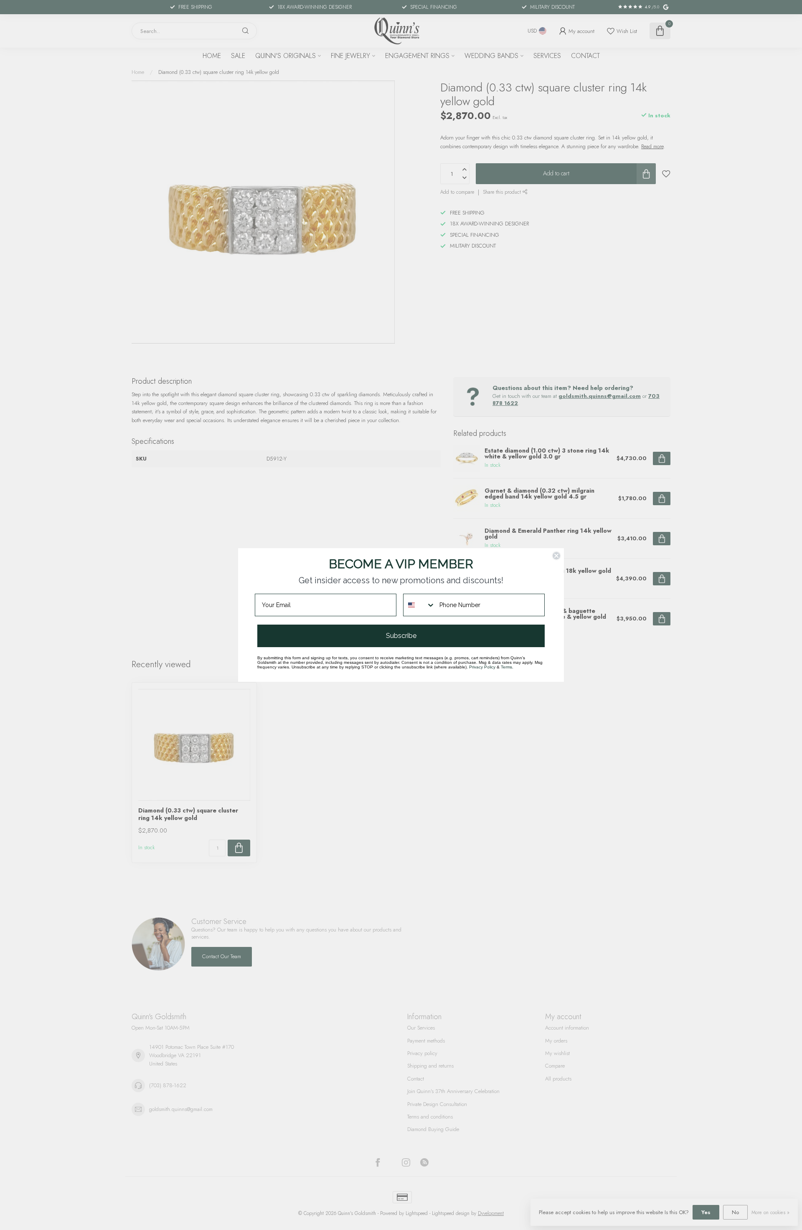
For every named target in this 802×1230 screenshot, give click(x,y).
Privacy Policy (482, 667)
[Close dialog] (556, 556)
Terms (506, 667)
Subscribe (401, 636)
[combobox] (419, 605)
